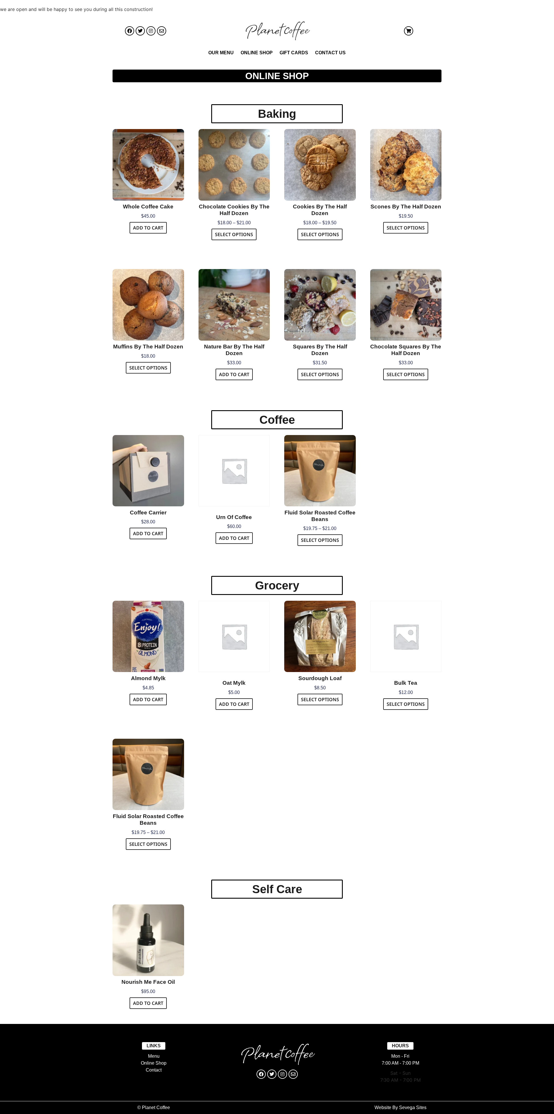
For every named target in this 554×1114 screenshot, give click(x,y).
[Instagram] (151, 31)
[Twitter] (140, 31)
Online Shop (257, 52)
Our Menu (221, 52)
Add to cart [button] (148, 228)
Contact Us (330, 52)
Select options (234, 234)
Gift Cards (294, 52)
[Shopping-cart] (408, 31)
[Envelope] (161, 31)
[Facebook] (129, 31)
